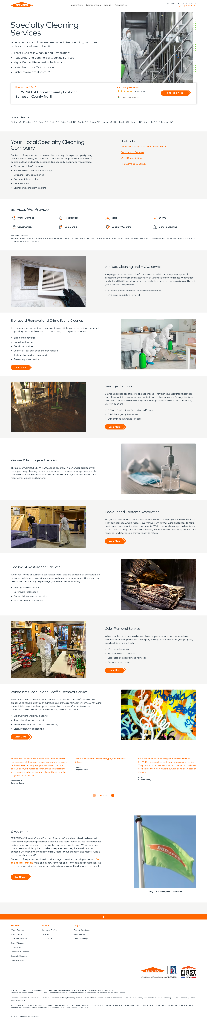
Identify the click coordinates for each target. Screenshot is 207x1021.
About (107, 5)
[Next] (113, 795)
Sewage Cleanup (18, 238)
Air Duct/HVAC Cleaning (83, 238)
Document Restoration (140, 238)
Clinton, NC (16, 122)
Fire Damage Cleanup (133, 163)
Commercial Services (132, 152)
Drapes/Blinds (157, 238)
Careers (45, 934)
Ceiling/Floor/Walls (120, 238)
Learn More (20, 367)
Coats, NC (83, 122)
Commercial (92, 5)
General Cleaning (18, 960)
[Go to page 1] (100, 795)
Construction (16, 947)
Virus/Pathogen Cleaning (60, 238)
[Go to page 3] (106, 795)
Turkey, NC (95, 122)
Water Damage (18, 930)
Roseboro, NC (30, 122)
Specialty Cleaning (19, 956)
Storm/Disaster (17, 943)
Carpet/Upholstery (103, 238)
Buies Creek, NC (68, 122)
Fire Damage (16, 934)
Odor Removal (170, 238)
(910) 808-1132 (187, 5)
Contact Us (121, 4)
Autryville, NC (150, 122)
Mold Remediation (131, 158)
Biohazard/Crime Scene (37, 238)
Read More (19, 877)
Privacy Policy (79, 934)
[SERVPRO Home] (22, 4)
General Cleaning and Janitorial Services (143, 146)
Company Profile (49, 930)
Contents (35, 241)
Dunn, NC (43, 122)
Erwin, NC (54, 122)
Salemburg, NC (166, 122)
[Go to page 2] (103, 795)
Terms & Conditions (82, 930)
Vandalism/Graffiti (22, 241)
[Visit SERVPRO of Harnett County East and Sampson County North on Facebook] (103, 917)
